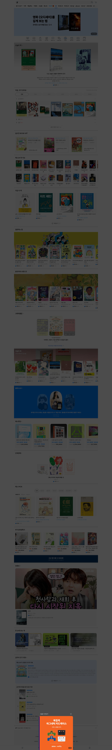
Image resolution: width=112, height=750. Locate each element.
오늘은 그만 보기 (44, 714)
